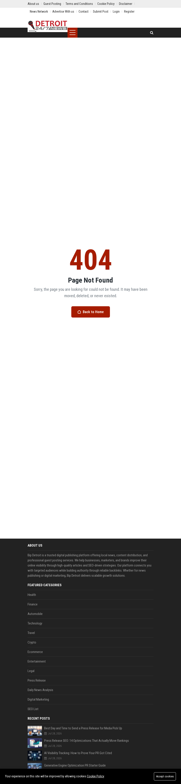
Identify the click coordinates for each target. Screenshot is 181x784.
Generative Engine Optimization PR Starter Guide (75, 765)
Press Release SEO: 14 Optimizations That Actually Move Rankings (86, 741)
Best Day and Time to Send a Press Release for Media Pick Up (83, 728)
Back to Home (93, 312)
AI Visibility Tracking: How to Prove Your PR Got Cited (78, 753)
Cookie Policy (95, 776)
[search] (151, 33)
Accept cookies (165, 776)
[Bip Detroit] (48, 25)
